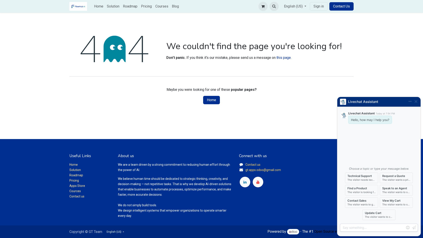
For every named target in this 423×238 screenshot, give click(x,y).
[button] (274, 6)
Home (211, 100)
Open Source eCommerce (334, 232)
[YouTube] (258, 182)
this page (283, 58)
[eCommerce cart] (263, 6)
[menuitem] (98, 6)
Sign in (319, 6)
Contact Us (341, 6)
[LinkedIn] (245, 182)
